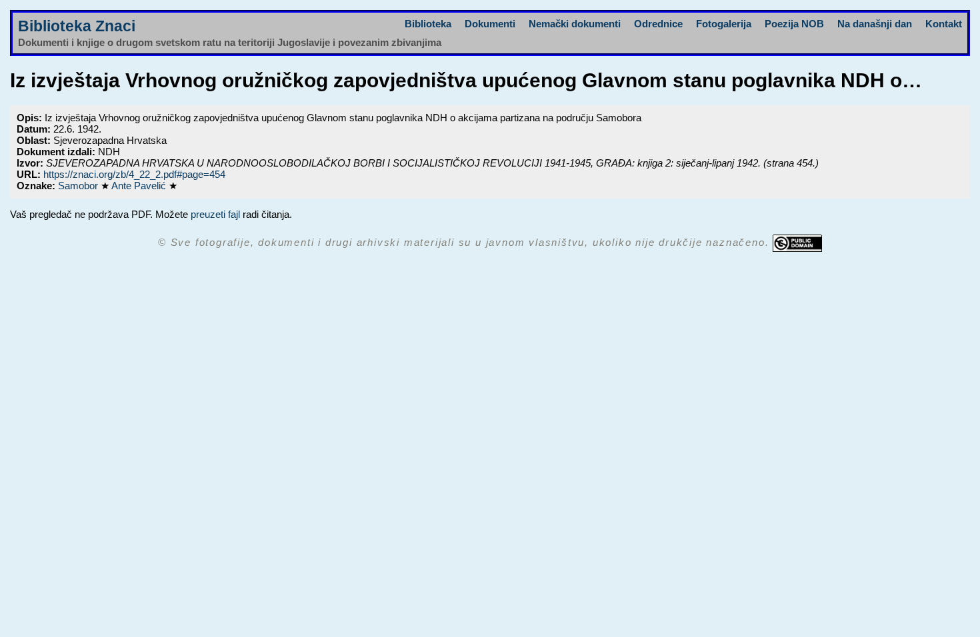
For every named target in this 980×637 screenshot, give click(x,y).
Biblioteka (428, 23)
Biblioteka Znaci (76, 26)
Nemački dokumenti (575, 23)
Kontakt (943, 23)
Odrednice (658, 23)
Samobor (79, 185)
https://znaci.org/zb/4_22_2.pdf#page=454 (134, 174)
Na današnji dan (874, 23)
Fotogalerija (723, 23)
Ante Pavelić (140, 185)
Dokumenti (490, 23)
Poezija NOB (794, 23)
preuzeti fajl (215, 214)
